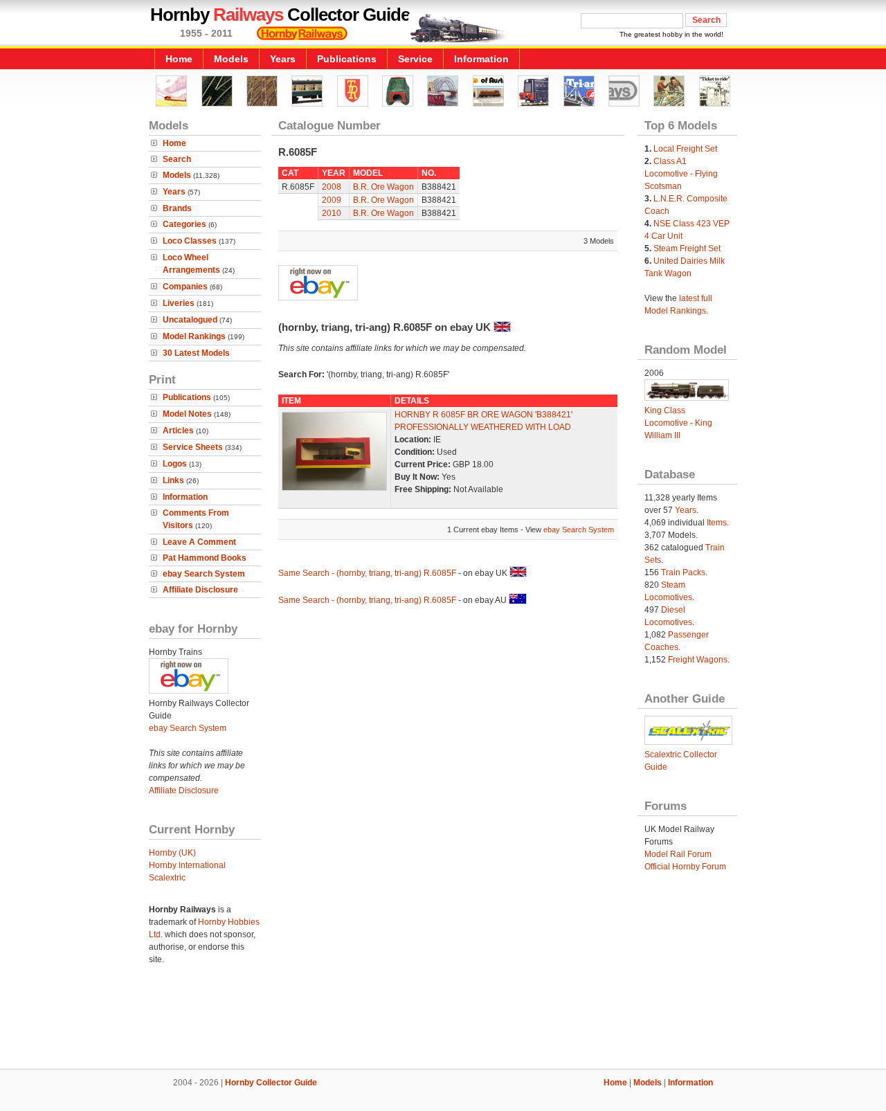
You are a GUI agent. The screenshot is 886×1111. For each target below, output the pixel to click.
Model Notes (187, 414)
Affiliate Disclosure (200, 590)
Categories (184, 224)
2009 (331, 200)
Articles (178, 430)
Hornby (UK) (172, 853)
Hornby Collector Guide (271, 1082)
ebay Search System (204, 574)
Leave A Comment (199, 542)
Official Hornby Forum (685, 866)
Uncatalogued (190, 320)
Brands (177, 208)
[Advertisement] (443, 1022)
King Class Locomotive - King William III (678, 423)
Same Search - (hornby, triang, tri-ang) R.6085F (367, 573)
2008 (331, 187)
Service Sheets (193, 447)
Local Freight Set (685, 149)
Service (415, 58)
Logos (175, 464)
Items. (718, 522)
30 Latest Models (196, 353)
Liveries (179, 303)
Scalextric (167, 878)
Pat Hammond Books (204, 558)
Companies (185, 286)
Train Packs (683, 572)
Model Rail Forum (678, 854)
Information (481, 58)
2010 (331, 213)
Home (178, 58)
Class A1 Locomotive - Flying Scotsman (681, 173)
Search (177, 159)
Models (231, 58)
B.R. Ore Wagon (383, 187)
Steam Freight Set (687, 248)
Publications (347, 58)
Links (173, 480)
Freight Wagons (697, 660)
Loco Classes (190, 241)
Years (283, 58)
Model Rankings (194, 336)
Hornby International (187, 865)
